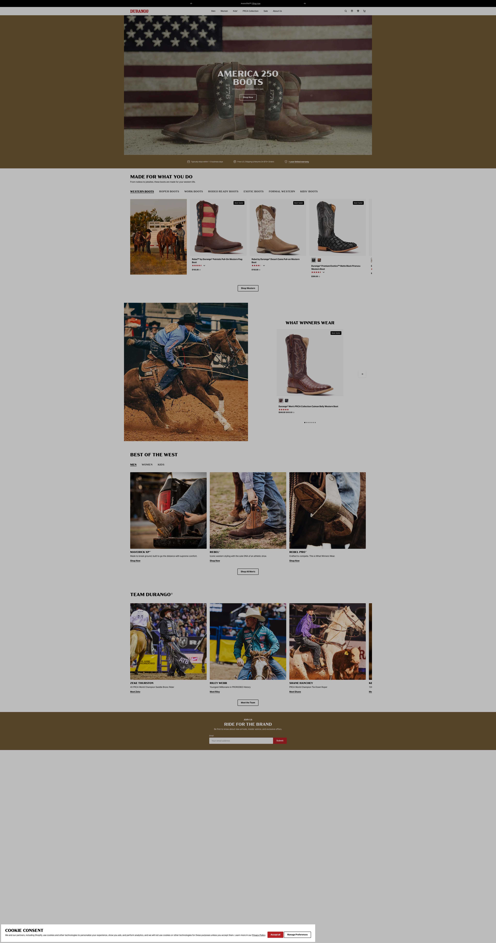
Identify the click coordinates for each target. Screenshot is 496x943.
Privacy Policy (258, 935)
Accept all (275, 934)
